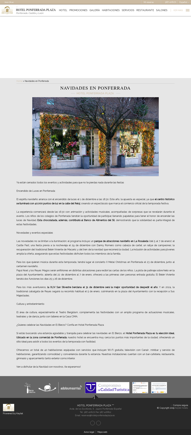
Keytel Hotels (181, 408)
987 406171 (170, 2)
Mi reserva (149, 2)
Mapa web (102, 432)
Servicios (128, 10)
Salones (161, 10)
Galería (95, 10)
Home (19, 81)
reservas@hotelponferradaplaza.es (98, 415)
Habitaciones (111, 10)
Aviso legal (89, 432)
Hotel (63, 10)
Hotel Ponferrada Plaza (94, 405)
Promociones (78, 10)
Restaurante (145, 10)
